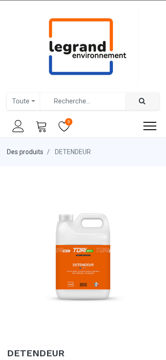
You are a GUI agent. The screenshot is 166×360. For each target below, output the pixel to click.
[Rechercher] (142, 101)
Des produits (25, 152)
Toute (21, 101)
